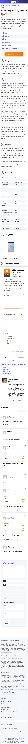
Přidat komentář (20, 348)
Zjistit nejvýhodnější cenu (14, 54)
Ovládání (5, 592)
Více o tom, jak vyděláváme (11, 681)
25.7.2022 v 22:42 (10, 417)
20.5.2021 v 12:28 (10, 448)
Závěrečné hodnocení (11, 48)
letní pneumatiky (12, 662)
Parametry (8, 42)
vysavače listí (4, 666)
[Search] (26, 1)
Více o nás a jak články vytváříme (15, 400)
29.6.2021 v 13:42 (11, 477)
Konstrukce (6, 595)
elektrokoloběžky (19, 660)
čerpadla (3, 658)
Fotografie (8, 45)
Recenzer (3, 5)
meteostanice (20, 662)
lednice (16, 647)
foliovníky (3, 661)
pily (5, 663)
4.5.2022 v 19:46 (11, 547)
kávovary (3, 662)
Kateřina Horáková (8, 13)
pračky (2, 647)
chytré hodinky (16, 661)
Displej (5, 598)
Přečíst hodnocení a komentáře (17, 351)
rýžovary (23, 645)
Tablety (7, 5)
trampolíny (12, 665)
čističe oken (8, 658)
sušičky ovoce (19, 663)
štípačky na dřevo (5, 665)
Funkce (7, 36)
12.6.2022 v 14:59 (10, 432)
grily (7, 661)
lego (7, 662)
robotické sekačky (11, 663)
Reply (24, 414)
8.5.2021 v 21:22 (10, 491)
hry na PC (10, 661)
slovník (10, 724)
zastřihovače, (20, 666)
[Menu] (1, 1)
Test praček (11, 667)
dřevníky (20, 658)
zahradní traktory (12, 666)
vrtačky (20, 665)
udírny (16, 665)
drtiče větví (14, 658)
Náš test (7, 39)
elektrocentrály (4, 660)
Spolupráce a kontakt (12, 401)
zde (19, 739)
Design (7, 33)
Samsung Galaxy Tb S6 (7, 83)
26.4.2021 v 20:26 (10, 518)
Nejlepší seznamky (18, 667)
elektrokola (11, 660)
